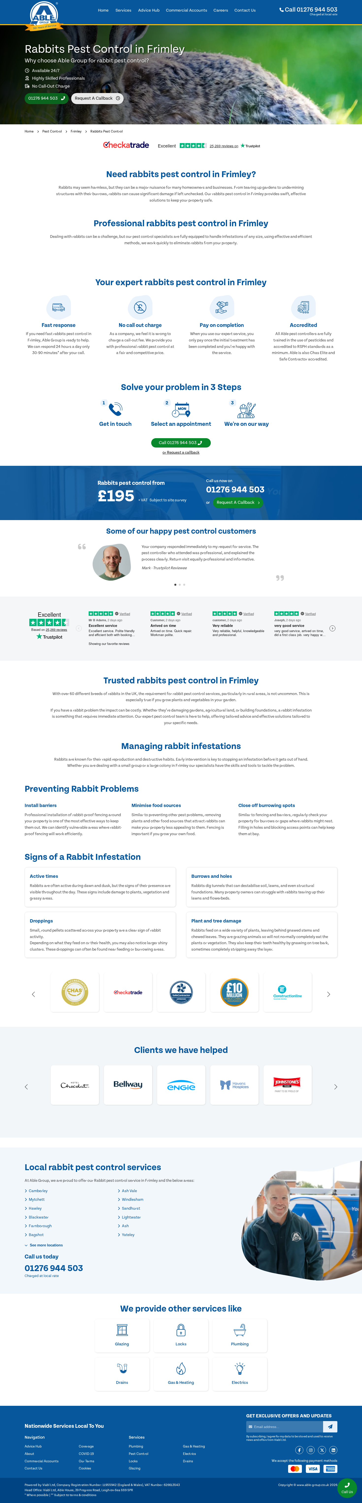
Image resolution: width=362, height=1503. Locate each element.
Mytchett (36, 1199)
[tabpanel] (181, 562)
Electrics (189, 1454)
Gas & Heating (194, 1446)
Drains (188, 1461)
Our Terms (86, 1461)
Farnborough (40, 1226)
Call (310, 10)
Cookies (85, 1468)
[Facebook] (299, 1450)
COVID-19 (86, 1454)
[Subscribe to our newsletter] (330, 1426)
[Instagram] (311, 1450)
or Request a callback (181, 452)
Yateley (127, 1235)
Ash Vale (129, 1191)
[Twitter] (322, 1450)
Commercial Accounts (42, 1461)
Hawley (35, 1208)
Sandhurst (130, 1208)
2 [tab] (180, 585)
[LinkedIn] (333, 1450)
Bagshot (36, 1235)
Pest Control (52, 131)
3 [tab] (184, 585)
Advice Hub (33, 1446)
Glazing (134, 1468)
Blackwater (38, 1217)
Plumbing (136, 1446)
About (29, 1454)
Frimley (76, 131)
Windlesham (132, 1199)
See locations (46, 1245)
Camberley (38, 1191)
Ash (125, 1226)
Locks (133, 1461)
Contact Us (33, 1468)
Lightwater (131, 1217)
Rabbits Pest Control (106, 131)
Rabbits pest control (124, 483)
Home (29, 131)
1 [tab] (175, 585)
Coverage (86, 1446)
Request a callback (94, 98)
